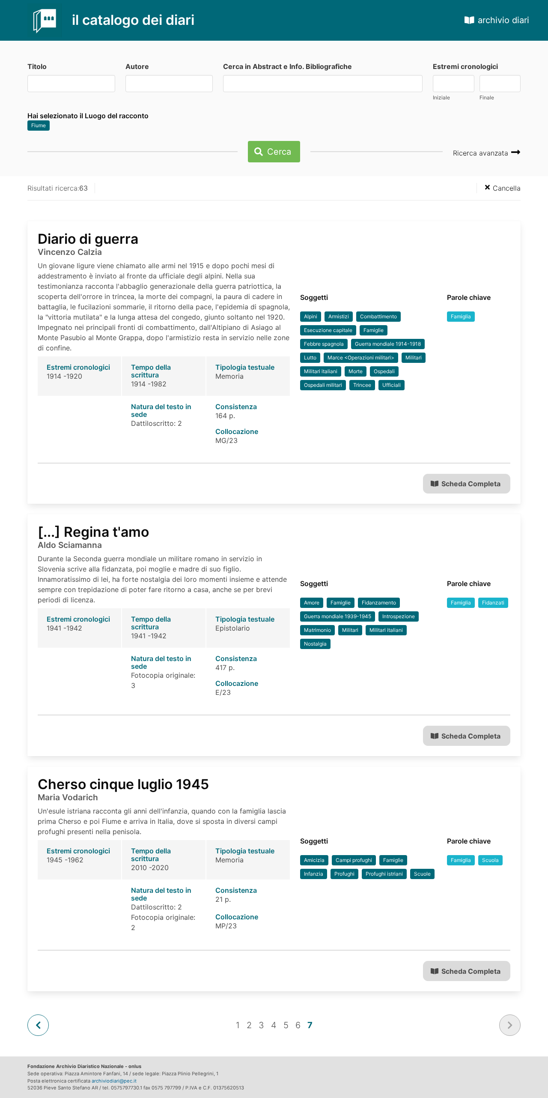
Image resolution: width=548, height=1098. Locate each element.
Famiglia (461, 316)
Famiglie (373, 330)
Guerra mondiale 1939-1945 (337, 616)
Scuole (422, 874)
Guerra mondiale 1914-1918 (388, 344)
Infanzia (313, 874)
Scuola (490, 860)
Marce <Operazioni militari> (361, 357)
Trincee (362, 385)
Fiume (38, 125)
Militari (413, 357)
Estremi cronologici (465, 66)
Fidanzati (493, 602)
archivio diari (503, 20)
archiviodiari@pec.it (114, 1081)
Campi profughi (354, 860)
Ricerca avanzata (481, 153)
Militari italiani (320, 371)
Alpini (310, 316)
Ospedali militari (323, 385)
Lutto (310, 357)
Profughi (344, 874)
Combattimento (378, 316)
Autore (137, 66)
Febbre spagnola (324, 344)
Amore (311, 602)
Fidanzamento (379, 602)
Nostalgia (315, 643)
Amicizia (314, 860)
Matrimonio (317, 630)
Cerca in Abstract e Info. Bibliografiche (287, 66)
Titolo (37, 66)
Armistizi (338, 316)
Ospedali (384, 371)
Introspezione (398, 616)
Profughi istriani (384, 874)
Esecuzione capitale (328, 330)
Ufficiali (391, 385)
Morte (355, 371)
